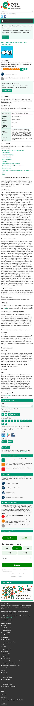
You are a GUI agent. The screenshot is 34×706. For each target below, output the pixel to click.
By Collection (6, 634)
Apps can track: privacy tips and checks (12, 660)
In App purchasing (6, 157)
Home (2, 691)
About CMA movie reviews (9, 642)
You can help (9, 617)
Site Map (3, 694)
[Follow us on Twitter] (2, 16)
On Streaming (6, 637)
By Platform (5, 651)
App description (6, 152)
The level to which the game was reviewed (13, 150)
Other (3, 174)
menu (18, 21)
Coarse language (6, 168)
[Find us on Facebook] (5, 16)
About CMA (4, 603)
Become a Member (7, 684)
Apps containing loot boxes (9, 663)
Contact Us (5, 674)
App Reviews (5, 644)
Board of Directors (7, 677)
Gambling (4, 161)
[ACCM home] (10, 8)
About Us (5, 672)
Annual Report (6, 679)
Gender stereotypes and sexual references (13, 165)
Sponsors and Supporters (9, 686)
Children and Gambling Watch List (11, 665)
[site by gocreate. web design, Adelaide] (4, 704)
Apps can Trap (24, 451)
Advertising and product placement (11, 163)
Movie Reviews (6, 623)
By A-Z (4, 625)
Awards (4, 689)
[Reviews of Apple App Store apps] (4, 437)
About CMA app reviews (8, 667)
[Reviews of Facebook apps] (13, 437)
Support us (5, 681)
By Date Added (6, 632)
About (3, 670)
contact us (7, 308)
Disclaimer (4, 697)
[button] (17, 21)
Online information (6, 159)
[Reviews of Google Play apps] (8, 437)
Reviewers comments (8, 154)
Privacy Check (6, 658)
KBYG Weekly (6, 639)
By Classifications (7, 630)
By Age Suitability (7, 627)
